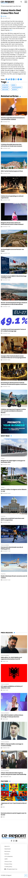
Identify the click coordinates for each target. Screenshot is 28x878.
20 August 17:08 (6, 226)
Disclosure (7, 851)
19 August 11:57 (6, 253)
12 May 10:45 (5, 690)
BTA (11, 30)
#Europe (14, 89)
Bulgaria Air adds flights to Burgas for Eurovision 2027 (13, 461)
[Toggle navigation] (25, 1)
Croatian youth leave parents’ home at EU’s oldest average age (13, 330)
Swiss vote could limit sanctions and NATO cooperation (12, 519)
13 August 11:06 (6, 333)
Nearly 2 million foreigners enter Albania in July (14, 490)
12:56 (3, 807)
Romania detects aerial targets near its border (13, 814)
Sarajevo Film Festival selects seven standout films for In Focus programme (13, 356)
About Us (7, 846)
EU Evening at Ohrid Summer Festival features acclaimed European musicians (14, 383)
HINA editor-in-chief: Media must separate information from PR (11, 658)
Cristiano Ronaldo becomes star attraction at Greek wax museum (11, 145)
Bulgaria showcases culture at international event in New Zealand (12, 223)
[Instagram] (14, 841)
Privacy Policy (8, 864)
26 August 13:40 (6, 493)
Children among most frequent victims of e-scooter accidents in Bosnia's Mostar (13, 411)
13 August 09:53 (6, 359)
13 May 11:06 (5, 661)
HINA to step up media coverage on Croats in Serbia (12, 744)
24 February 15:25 (6, 776)
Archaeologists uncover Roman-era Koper (12, 250)
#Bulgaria (5, 89)
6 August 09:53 (6, 414)
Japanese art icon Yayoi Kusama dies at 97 (14, 804)
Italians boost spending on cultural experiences (12, 197)
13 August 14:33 (6, 306)
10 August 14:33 (6, 386)
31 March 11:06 (5, 747)
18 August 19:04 (6, 280)
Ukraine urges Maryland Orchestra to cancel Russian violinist (13, 118)
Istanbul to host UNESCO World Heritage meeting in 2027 (13, 277)
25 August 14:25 (6, 580)
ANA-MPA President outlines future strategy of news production (12, 716)
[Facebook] (12, 841)
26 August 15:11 (6, 121)
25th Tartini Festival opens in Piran (12, 171)
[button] (6, 79)
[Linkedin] (16, 841)
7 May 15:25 (5, 719)
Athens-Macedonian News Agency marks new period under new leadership (13, 773)
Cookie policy (8, 866)
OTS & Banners (8, 856)
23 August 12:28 (6, 173)
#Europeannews (16, 87)
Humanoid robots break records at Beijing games (12, 548)
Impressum (7, 849)
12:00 (3, 817)
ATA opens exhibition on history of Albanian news (11, 687)
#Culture (5, 85)
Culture (4, 16)
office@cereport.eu (11, 869)
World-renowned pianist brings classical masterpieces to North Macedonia (14, 303)
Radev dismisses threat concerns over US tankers (14, 576)
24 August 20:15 (6, 148)
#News (13, 85)
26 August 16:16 (6, 464)
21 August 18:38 (6, 200)
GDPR (5, 859)
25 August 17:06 (6, 551)
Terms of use (8, 861)
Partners (6, 854)
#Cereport (5, 87)
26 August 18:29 (6, 522)
